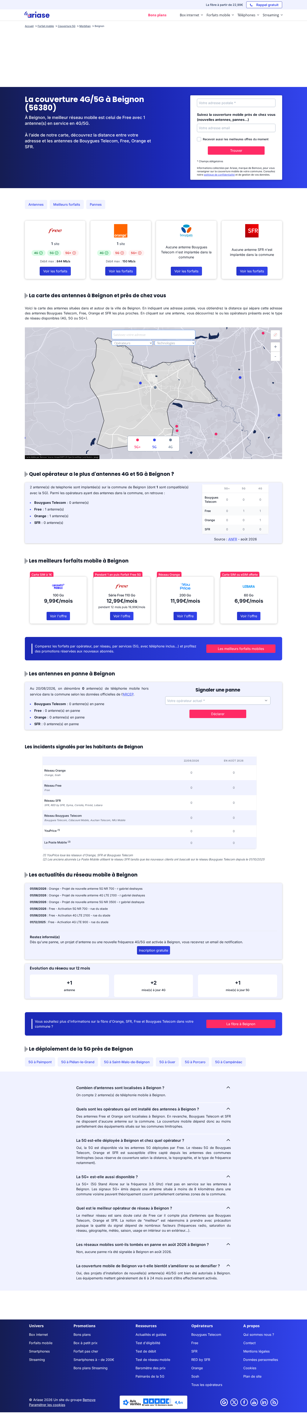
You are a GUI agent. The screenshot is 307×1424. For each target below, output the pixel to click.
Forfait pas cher (86, 1351)
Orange (197, 1368)
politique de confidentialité (219, 174)
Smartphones (39, 1351)
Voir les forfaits (55, 271)
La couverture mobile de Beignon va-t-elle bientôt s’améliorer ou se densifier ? (148, 1266)
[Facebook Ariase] (244, 1402)
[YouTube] (254, 1402)
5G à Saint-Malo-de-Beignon (127, 1062)
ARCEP (128, 694)
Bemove (89, 1400)
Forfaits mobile (40, 1343)
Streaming (37, 1360)
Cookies (249, 1368)
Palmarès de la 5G (150, 1376)
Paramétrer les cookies (47, 1405)
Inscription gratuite (153, 950)
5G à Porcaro (195, 1062)
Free (194, 1343)
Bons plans (82, 1334)
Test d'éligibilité (148, 1343)
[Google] (224, 1402)
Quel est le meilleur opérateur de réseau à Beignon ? (124, 1208)
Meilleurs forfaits (66, 204)
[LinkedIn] (264, 1402)
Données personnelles (260, 1360)
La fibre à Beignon (240, 1024)
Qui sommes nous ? (258, 1334)
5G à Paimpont (40, 1062)
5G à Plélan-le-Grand (77, 1062)
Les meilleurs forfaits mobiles (241, 649)
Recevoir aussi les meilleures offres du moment (236, 139)
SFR (194, 1351)
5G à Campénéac (228, 1062)
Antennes (36, 204)
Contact (249, 1343)
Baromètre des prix (151, 1368)
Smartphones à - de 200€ (94, 1360)
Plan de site (252, 1376)
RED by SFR (200, 1360)
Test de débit (146, 1351)
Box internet (38, 1334)
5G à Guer (167, 1062)
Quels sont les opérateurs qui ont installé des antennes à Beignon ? (137, 1109)
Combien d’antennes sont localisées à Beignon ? (120, 1088)
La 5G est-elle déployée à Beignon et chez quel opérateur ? (130, 1140)
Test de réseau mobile (153, 1360)
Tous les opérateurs (206, 1385)
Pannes (96, 204)
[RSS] (274, 1402)
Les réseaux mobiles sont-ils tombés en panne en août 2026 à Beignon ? (142, 1244)
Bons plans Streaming (91, 1368)
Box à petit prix (86, 1343)
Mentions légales (256, 1351)
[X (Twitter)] (234, 1402)
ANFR (232, 539)
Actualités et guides (151, 1334)
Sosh (195, 1376)
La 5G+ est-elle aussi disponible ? (107, 1177)
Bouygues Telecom (206, 1334)
